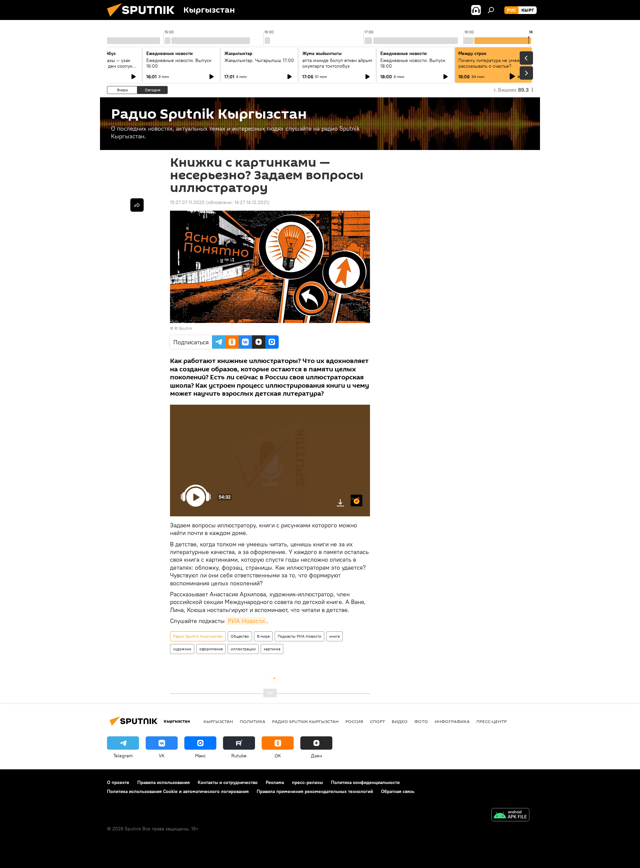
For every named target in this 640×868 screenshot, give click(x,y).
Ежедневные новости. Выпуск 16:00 (178, 63)
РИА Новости (246, 621)
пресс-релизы (307, 782)
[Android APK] (510, 815)
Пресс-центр (491, 721)
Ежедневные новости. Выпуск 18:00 (412, 63)
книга (334, 636)
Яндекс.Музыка (352, 498)
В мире (263, 636)
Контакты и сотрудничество (228, 782)
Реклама (275, 782)
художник (182, 648)
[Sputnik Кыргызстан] (143, 18)
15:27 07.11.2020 (187, 202)
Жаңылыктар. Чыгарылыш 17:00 (259, 60)
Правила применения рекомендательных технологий (315, 791)
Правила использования (163, 782)
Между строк (472, 53)
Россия (354, 721)
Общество (240, 636)
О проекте (118, 782)
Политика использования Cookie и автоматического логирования (178, 791)
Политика (252, 721)
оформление (211, 648)
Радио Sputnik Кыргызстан (198, 636)
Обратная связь (397, 791)
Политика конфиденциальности (365, 782)
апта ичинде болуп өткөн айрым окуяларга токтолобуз (337, 63)
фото (421, 721)
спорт (377, 721)
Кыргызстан (218, 721)
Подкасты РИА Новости (299, 636)
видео (400, 721)
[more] (137, 205)
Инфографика (452, 721)
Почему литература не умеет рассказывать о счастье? (490, 63)
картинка (272, 648)
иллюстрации (243, 648)
